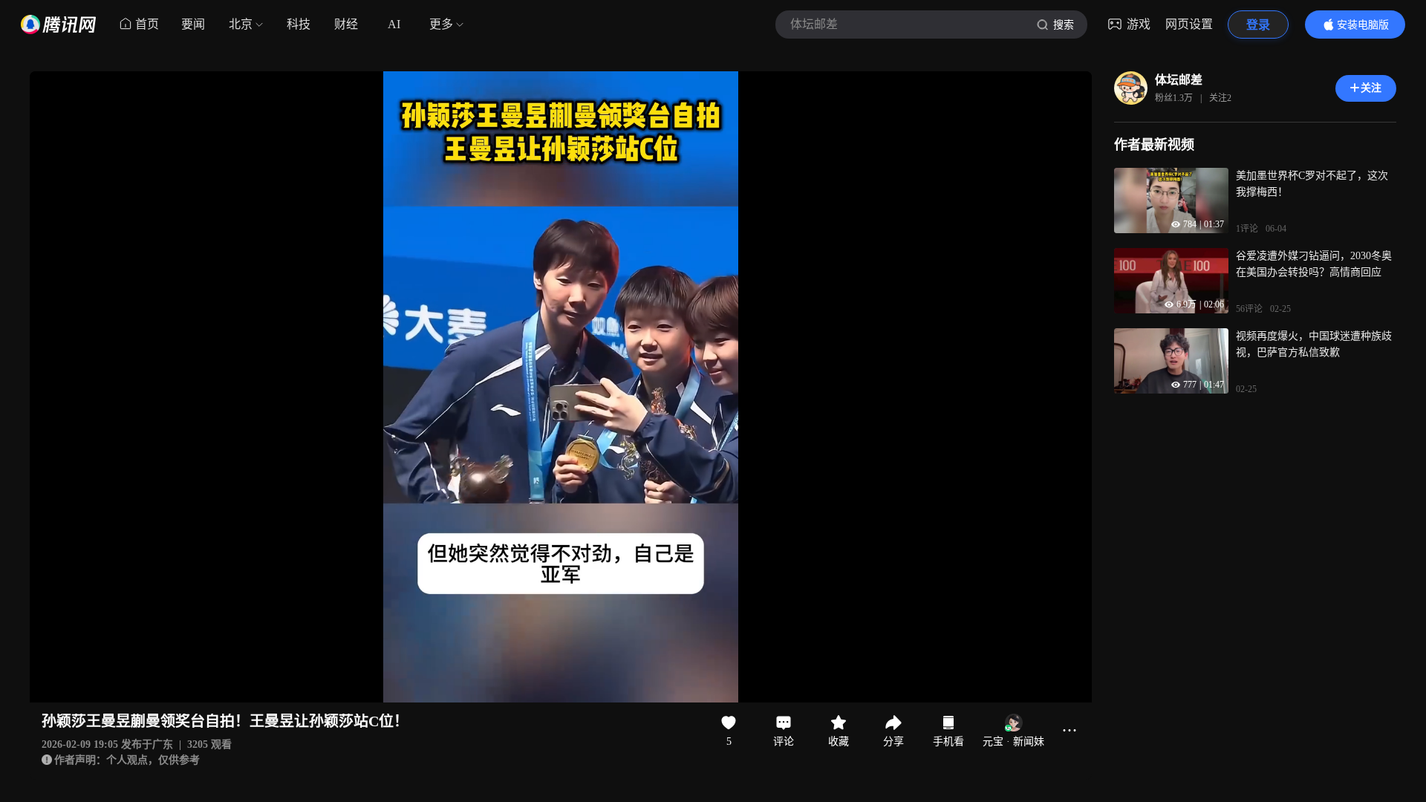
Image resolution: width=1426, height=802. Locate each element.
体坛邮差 (1178, 80)
